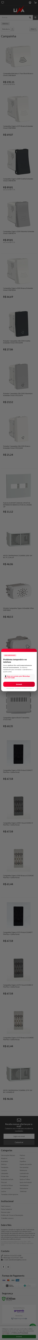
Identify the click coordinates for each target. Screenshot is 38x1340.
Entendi (19, 684)
